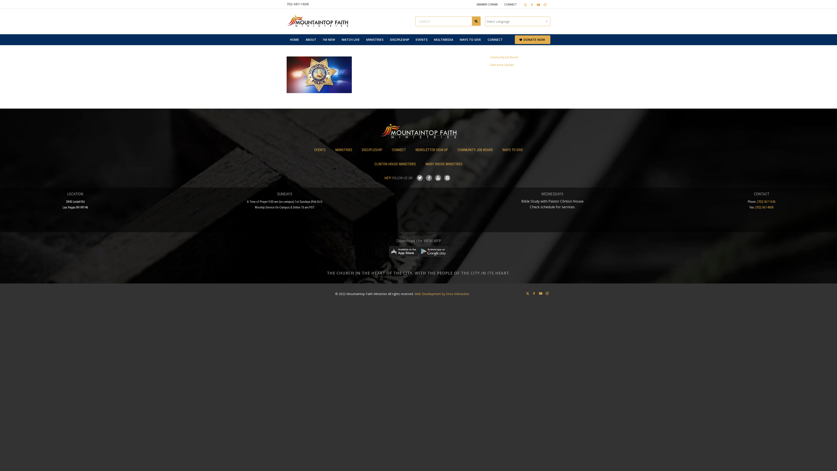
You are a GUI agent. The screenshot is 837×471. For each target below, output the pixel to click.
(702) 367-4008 (764, 207)
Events (320, 150)
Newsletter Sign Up (431, 150)
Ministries (343, 150)
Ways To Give (512, 150)
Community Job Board (504, 57)
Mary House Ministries (444, 164)
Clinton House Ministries (395, 164)
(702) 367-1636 (766, 201)
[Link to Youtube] (538, 4)
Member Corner (487, 4)
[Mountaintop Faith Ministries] (319, 21)
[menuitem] (294, 39)
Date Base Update (502, 65)
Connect (510, 4)
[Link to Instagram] (545, 4)
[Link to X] (525, 4)
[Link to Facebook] (532, 4)
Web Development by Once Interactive (442, 294)
